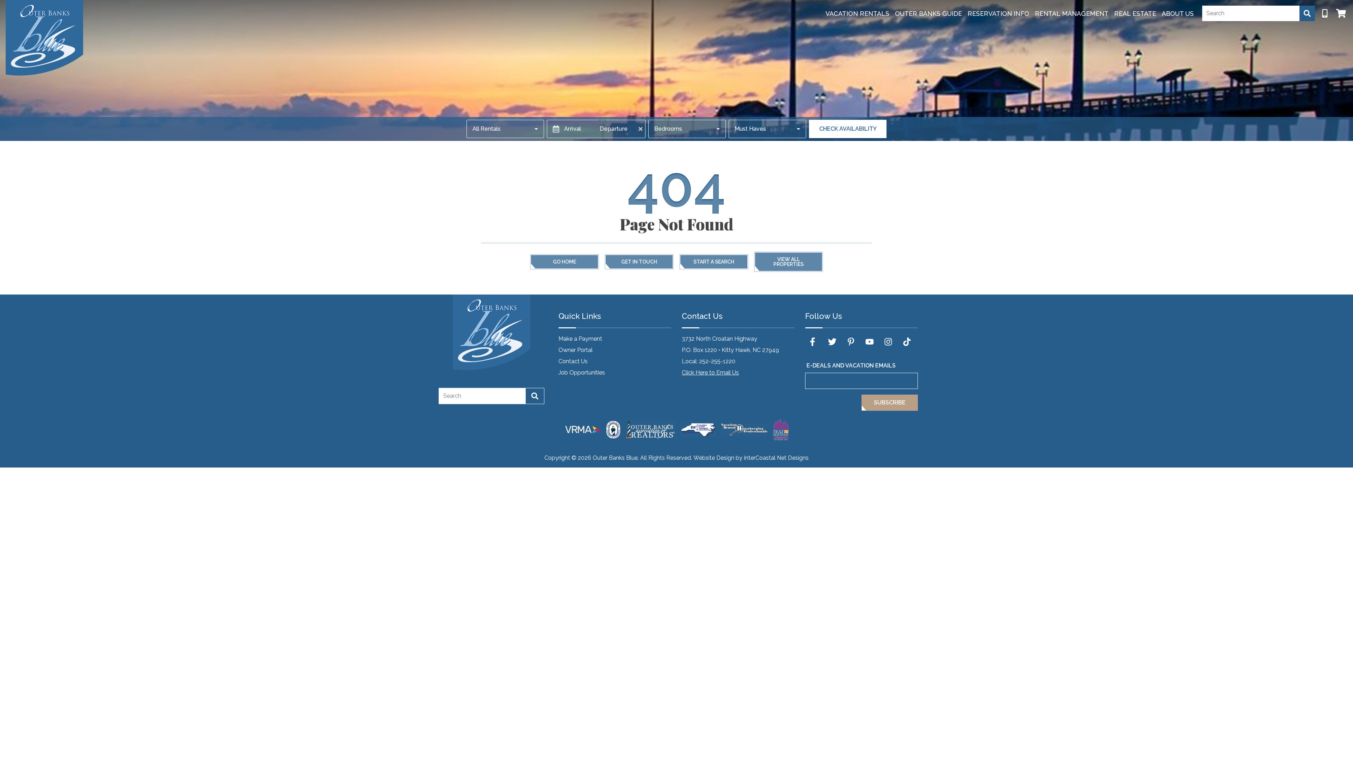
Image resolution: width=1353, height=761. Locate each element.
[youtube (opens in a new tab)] (869, 341)
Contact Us (573, 361)
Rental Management (1071, 13)
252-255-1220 (717, 361)
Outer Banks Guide (928, 13)
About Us (1178, 13)
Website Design (713, 457)
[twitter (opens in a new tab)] (832, 341)
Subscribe (890, 402)
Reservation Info (998, 13)
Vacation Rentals (857, 13)
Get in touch (639, 262)
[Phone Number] (1325, 13)
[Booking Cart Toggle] (1341, 13)
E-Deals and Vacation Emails (851, 365)
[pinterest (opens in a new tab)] (850, 341)
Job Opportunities (581, 372)
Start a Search (713, 262)
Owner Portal (575, 350)
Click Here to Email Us (710, 372)
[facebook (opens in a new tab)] (813, 341)
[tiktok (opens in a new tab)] (906, 341)
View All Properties (788, 261)
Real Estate (1135, 13)
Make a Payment (580, 338)
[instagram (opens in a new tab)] (888, 341)
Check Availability (848, 128)
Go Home (564, 262)
